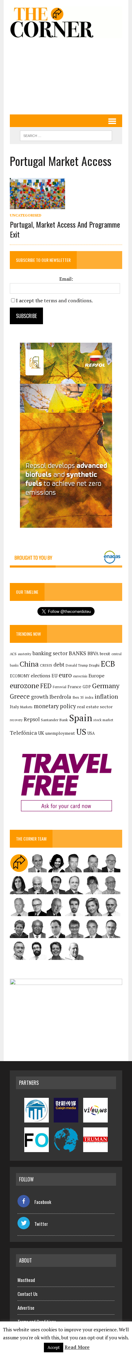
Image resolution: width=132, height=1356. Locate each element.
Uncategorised (25, 215)
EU (54, 676)
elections (40, 675)
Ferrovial (59, 686)
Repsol (32, 719)
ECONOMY (19, 676)
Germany (105, 685)
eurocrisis (80, 676)
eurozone (24, 685)
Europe (96, 675)
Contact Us (27, 1293)
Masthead (26, 1279)
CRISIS (46, 665)
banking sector (50, 653)
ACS (13, 653)
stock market (103, 719)
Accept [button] (54, 1347)
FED (46, 686)
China (29, 664)
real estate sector (95, 706)
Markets (26, 707)
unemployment (60, 733)
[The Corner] (66, 22)
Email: (66, 278)
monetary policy (55, 706)
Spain (80, 718)
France (74, 686)
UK (41, 733)
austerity (24, 653)
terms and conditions (67, 300)
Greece (20, 696)
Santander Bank (54, 719)
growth (39, 696)
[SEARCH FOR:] (66, 134)
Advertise (25, 1307)
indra (89, 697)
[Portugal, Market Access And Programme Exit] (37, 205)
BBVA (93, 653)
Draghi (94, 665)
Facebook (42, 1201)
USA (91, 733)
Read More (77, 1347)
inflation (106, 696)
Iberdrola (60, 696)
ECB (108, 664)
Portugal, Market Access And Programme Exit (65, 229)
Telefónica (23, 732)
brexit (105, 653)
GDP (87, 686)
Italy (14, 706)
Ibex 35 (78, 697)
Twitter (41, 1223)
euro (65, 675)
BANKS (77, 653)
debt (58, 664)
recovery (16, 720)
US (81, 731)
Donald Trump (77, 665)
